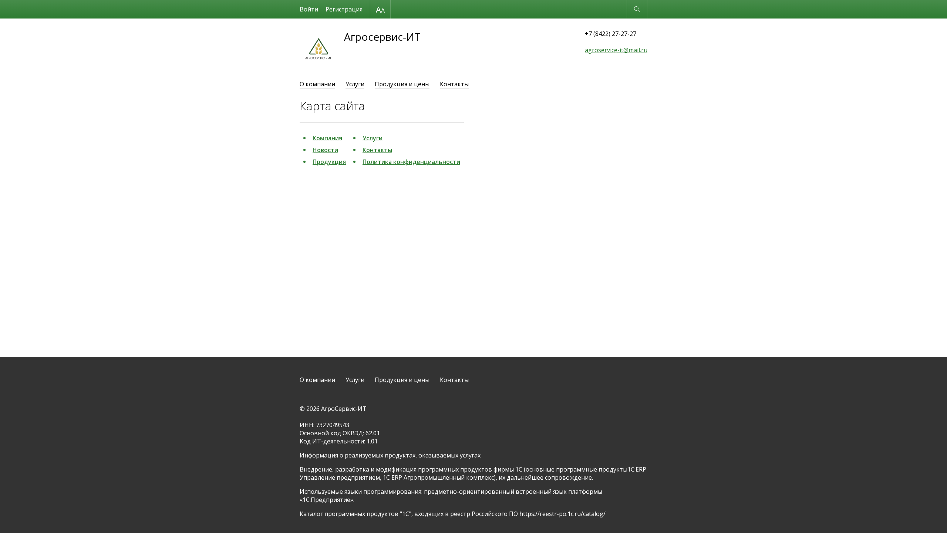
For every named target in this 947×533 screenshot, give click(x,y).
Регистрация (344, 9)
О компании (317, 84)
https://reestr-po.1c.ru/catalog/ (562, 514)
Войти (309, 9)
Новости (325, 150)
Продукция (329, 162)
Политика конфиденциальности (411, 162)
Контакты (454, 84)
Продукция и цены (402, 84)
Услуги (355, 84)
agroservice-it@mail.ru (616, 50)
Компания (327, 138)
